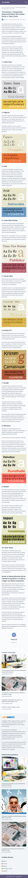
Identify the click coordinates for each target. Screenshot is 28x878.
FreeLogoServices (6, 731)
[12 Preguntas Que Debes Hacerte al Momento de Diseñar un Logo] (14, 684)
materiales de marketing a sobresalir (12, 570)
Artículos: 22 (14, 642)
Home (3, 7)
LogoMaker (14, 730)
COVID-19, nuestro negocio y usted (10, 707)
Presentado (7, 7)
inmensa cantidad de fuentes (13, 36)
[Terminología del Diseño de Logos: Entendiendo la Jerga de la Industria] (14, 661)
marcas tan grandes (14, 442)
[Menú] (25, 2)
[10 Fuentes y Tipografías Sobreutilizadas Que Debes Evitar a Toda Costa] (14, 801)
